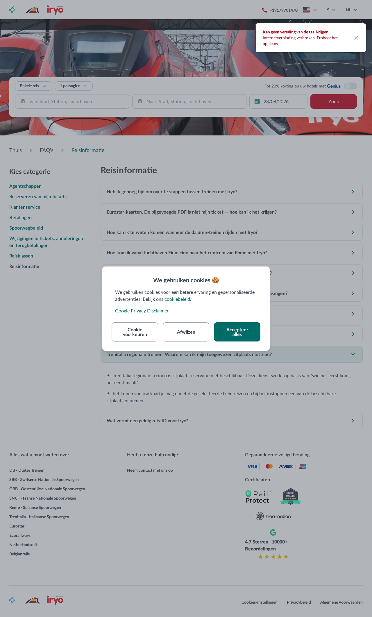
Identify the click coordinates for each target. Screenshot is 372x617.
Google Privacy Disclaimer (142, 310)
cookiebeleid (177, 299)
